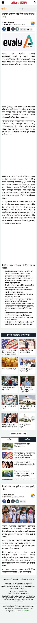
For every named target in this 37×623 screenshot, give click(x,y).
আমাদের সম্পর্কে (7, 579)
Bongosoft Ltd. (26, 611)
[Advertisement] (18, 85)
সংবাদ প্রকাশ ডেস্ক (9, 23)
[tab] (9, 439)
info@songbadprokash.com (19, 593)
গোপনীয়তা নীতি (24, 579)
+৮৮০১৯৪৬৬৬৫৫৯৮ (21, 591)
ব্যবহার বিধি (15, 579)
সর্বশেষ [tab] (10, 439)
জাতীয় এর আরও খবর (18, 434)
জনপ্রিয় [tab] (27, 439)
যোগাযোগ (31, 579)
